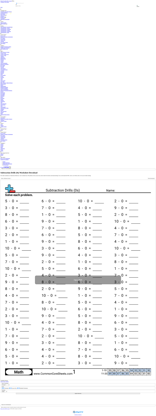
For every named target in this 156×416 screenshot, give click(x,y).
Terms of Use (2, 408)
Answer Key (14, 388)
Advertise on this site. (78, 414)
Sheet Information (151, 178)
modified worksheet (24, 388)
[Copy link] (10, 167)
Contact (8, 408)
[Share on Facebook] (4, 167)
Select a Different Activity (6, 178)
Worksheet (7, 388)
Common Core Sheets (4, 2)
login (1, 7)
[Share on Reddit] (7, 167)
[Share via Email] (8, 167)
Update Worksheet (78, 393)
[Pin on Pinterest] (5, 167)
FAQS (6, 408)
